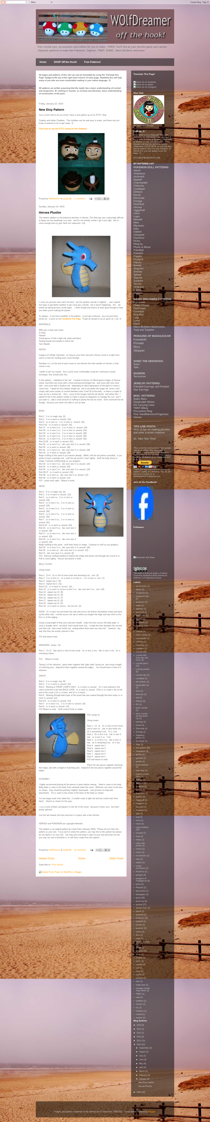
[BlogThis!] (99, 198)
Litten (136, 213)
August (142, 1052)
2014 (139, 1029)
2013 (139, 1033)
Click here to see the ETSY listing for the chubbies (63, 129)
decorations (141, 682)
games (139, 754)
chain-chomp (141, 635)
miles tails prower (140, 844)
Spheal (137, 274)
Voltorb (137, 290)
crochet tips (141, 675)
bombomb (140, 622)
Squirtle (137, 277)
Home (43, 62)
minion (139, 849)
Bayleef (137, 179)
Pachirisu (138, 237)
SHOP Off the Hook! (65, 62)
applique (139, 609)
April (141, 1067)
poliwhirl (139, 921)
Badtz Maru (140, 398)
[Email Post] (90, 198)
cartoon (139, 631)
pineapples (140, 894)
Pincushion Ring (142, 411)
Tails (136, 367)
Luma (136, 320)
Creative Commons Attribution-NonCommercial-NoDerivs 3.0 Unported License (150, 575)
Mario (136, 323)
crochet (139, 652)
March (142, 1071)
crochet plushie (142, 669)
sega (138, 938)
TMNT (138, 994)
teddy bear (140, 985)
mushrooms (141, 855)
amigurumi (140, 593)
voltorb (139, 1014)
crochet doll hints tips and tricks (142, 657)
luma (138, 820)
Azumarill (138, 176)
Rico (136, 346)
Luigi (136, 317)
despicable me (142, 685)
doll (137, 698)
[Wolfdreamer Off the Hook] (143, 519)
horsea (139, 790)
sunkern (139, 978)
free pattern (141, 748)
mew (138, 836)
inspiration (140, 793)
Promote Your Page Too (142, 521)
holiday (139, 780)
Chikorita (138, 185)
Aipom (137, 170)
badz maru (140, 615)
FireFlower (139, 308)
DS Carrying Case (143, 405)
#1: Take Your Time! (144, 438)
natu (138, 859)
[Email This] (96, 198)
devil (138, 691)
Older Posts (116, 858)
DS (137, 704)
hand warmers (142, 765)
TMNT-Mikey (140, 408)
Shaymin (138, 268)
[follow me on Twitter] (143, 84)
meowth (139, 833)
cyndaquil (140, 678)
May (141, 1063)
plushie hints (141, 908)
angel (138, 605)
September (144, 1048)
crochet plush (142, 663)
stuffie (138, 974)
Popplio (137, 256)
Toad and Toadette (143, 329)
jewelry (139, 797)
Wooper (137, 293)
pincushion (140, 891)
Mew (136, 222)
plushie (139, 904)
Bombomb (139, 302)
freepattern (140, 751)
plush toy (140, 901)
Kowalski (140, 339)
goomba (139, 758)
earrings (139, 722)
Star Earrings (141, 389)
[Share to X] (102, 198)
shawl (138, 947)
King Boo (138, 314)
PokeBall (138, 250)
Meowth (137, 219)
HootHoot (138, 204)
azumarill (140, 612)
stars (138, 971)
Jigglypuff (140, 800)
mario (138, 824)
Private (138, 343)
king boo (139, 807)
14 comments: (80, 850)
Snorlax (137, 271)
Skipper (139, 350)
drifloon (139, 701)
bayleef (139, 619)
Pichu (136, 240)
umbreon (140, 1011)
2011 (139, 1041)
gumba (139, 761)
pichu (138, 884)
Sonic (136, 364)
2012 (139, 1037)
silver (138, 954)
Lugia (136, 216)
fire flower (140, 741)
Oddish (137, 231)
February (143, 1075)
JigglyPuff (139, 210)
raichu (138, 932)
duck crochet (141, 708)
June (141, 1059)
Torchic (137, 283)
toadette (139, 1001)
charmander (141, 638)
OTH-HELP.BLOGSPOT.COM (146, 158)
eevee (138, 725)
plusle (138, 911)
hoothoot (140, 786)
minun (138, 852)
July (141, 1056)
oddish (139, 862)
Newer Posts (47, 858)
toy (137, 1007)
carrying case (142, 626)
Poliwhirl (138, 253)
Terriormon (139, 376)
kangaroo (140, 803)
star (137, 968)
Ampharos (139, 173)
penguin (139, 875)
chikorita (139, 642)
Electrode (138, 198)
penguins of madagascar (141, 879)
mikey (138, 840)
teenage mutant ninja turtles (143, 989)
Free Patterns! (92, 62)
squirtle (139, 964)
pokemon (140, 918)
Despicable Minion (144, 401)
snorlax (139, 958)
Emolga (137, 201)
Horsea (137, 207)
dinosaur (139, 694)
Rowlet (137, 265)
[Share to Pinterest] (107, 198)
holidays (139, 783)
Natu (136, 228)
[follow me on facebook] (144, 82)
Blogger (151, 1112)
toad (138, 997)
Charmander (140, 182)
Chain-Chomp (141, 305)
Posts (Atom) (57, 865)
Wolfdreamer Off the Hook (143, 485)
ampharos (140, 602)
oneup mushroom (140, 867)
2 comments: (80, 198)
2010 (139, 1044)
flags (138, 744)
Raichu (137, 262)
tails (138, 981)
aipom (138, 589)
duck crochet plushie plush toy (142, 716)
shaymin (139, 951)
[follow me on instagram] (145, 87)
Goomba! (138, 311)
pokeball (139, 914)
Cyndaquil (139, 188)
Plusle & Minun (142, 247)
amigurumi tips (142, 596)
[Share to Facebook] (105, 198)
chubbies (140, 648)
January (143, 1079)
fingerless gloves (140, 736)
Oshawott (138, 234)
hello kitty (140, 770)
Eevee (137, 194)
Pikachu (138, 244)
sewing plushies (143, 942)
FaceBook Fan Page (71, 319)
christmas (140, 645)
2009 (139, 1092)
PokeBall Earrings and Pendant (151, 386)
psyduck (139, 928)
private (139, 925)
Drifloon (137, 191)
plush (138, 898)
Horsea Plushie (50, 212)
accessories (141, 586)
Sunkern (138, 280)
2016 (139, 1025)
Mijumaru (138, 225)
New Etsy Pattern (51, 109)
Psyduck (138, 259)
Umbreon (138, 286)
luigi (137, 817)
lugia (138, 813)
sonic (138, 961)
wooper (139, 1018)
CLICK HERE (151, 146)
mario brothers (142, 827)
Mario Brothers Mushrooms (149, 326)
